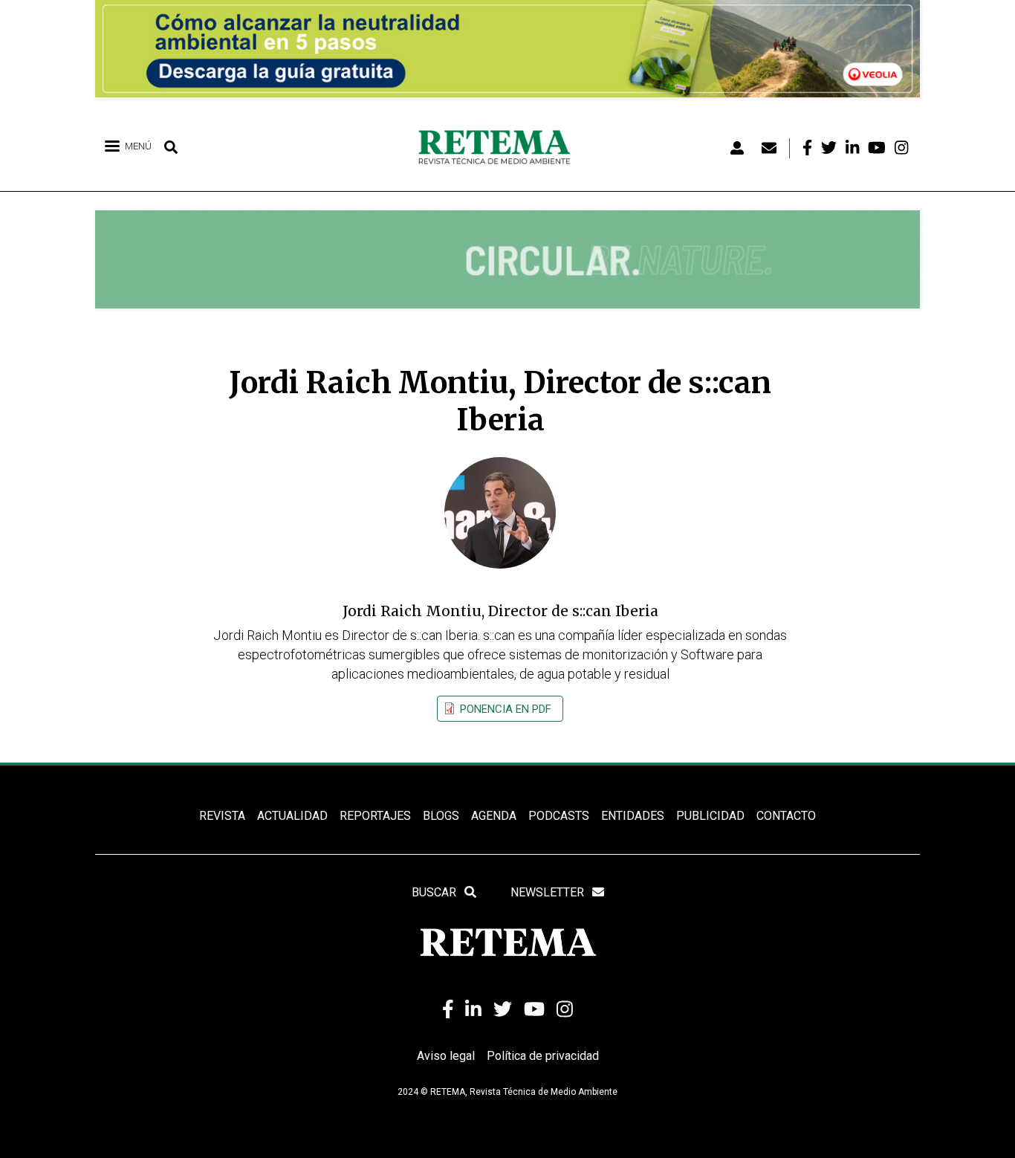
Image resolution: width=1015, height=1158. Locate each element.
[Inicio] (499, 148)
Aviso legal (446, 1056)
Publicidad (710, 816)
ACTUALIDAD (292, 816)
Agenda (493, 816)
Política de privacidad (543, 1056)
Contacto (786, 816)
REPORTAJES (375, 816)
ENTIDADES (632, 816)
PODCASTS (558, 816)
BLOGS (441, 816)
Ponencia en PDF (505, 709)
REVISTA (222, 816)
